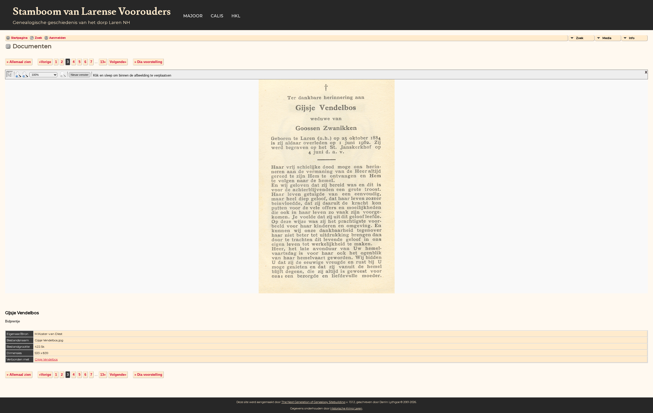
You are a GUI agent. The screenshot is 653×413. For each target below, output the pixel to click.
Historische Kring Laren (346, 408)
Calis (217, 16)
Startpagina (19, 38)
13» (103, 62)
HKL (235, 16)
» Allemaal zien (19, 62)
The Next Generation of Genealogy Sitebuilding (313, 402)
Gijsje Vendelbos (46, 359)
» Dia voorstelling (148, 62)
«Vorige (45, 62)
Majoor (193, 16)
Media (606, 38)
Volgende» (118, 62)
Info (631, 38)
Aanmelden (57, 38)
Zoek (38, 38)
